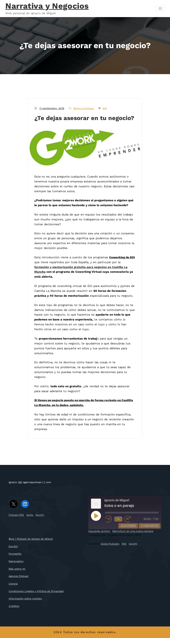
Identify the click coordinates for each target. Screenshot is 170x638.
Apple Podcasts (110, 543)
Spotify (39, 515)
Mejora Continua (83, 108)
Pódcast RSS (16, 515)
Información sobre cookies (25, 598)
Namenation (16, 561)
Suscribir (128, 526)
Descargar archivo (99, 531)
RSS (124, 543)
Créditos (14, 606)
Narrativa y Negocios (47, 6)
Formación (15, 553)
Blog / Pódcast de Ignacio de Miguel (31, 538)
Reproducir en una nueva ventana (132, 531)
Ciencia (13, 583)
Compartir (149, 526)
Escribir (13, 546)
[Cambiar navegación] (160, 9)
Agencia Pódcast (19, 576)
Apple (30, 515)
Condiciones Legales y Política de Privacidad (36, 591)
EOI (105, 108)
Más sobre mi (17, 568)
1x (118, 519)
